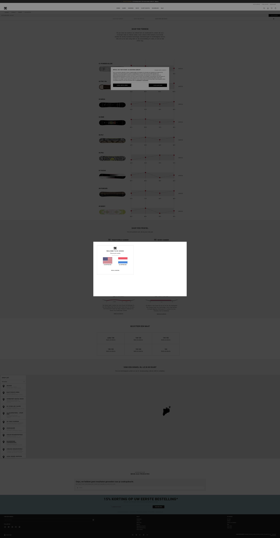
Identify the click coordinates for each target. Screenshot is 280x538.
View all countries (115, 270)
